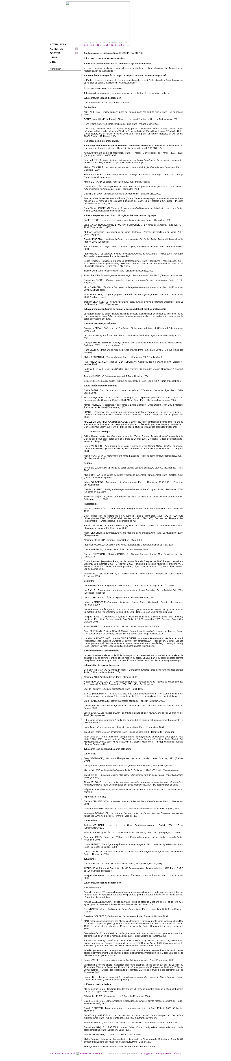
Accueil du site (92, 42)
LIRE (53, 61)
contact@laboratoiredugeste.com (155, 1053)
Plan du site (54, 1053)
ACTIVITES (56, 48)
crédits (176, 1053)
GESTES (55, 53)
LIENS (53, 57)
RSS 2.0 (103, 1053)
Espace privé (68, 1053)
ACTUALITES (58, 44)
